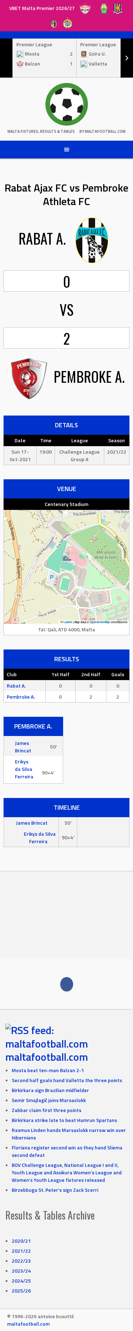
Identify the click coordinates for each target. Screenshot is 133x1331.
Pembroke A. (21, 696)
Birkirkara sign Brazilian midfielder (50, 1090)
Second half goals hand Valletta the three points (67, 1080)
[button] (66, 559)
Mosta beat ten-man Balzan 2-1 (48, 1070)
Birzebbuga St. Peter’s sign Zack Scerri (55, 1190)
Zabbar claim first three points (46, 1110)
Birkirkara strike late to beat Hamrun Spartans (64, 1120)
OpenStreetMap (100, 622)
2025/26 (21, 1290)
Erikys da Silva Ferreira (24, 769)
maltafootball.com (46, 1057)
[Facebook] (66, 984)
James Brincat (23, 746)
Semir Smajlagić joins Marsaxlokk (49, 1100)
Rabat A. (16, 685)
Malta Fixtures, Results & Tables (41, 131)
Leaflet (67, 622)
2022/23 (21, 1260)
